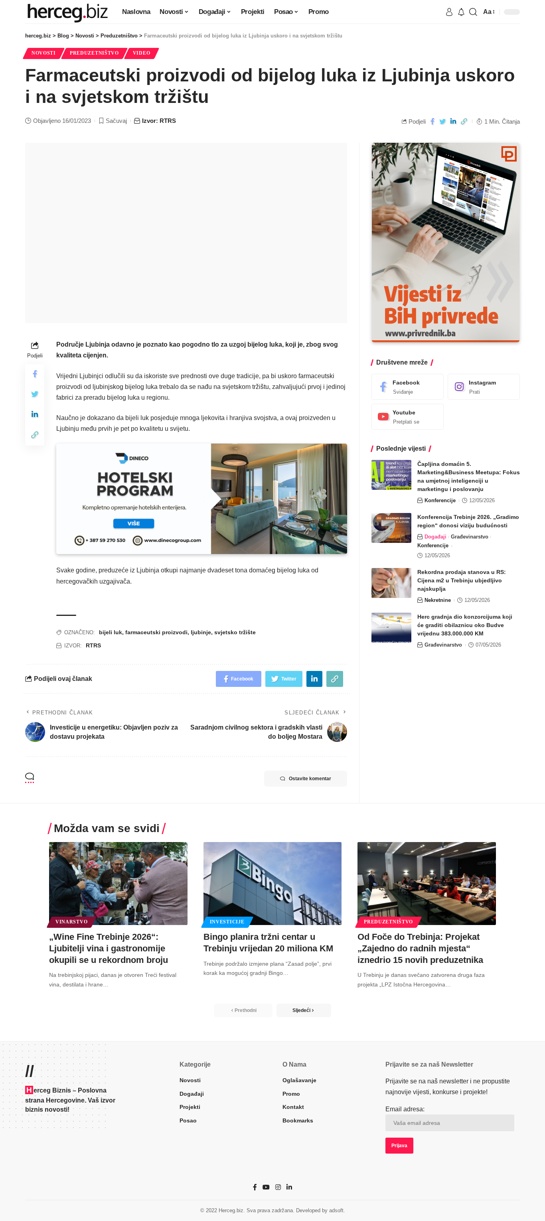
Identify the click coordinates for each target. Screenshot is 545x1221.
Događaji (435, 537)
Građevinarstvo (469, 537)
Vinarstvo (71, 921)
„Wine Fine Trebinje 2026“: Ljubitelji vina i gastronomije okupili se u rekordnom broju (108, 948)
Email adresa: (405, 1109)
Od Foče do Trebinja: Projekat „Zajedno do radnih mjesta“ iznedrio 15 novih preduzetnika (420, 948)
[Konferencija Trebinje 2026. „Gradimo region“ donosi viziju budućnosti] (391, 528)
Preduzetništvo (94, 53)
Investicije (227, 921)
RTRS (93, 645)
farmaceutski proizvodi (156, 632)
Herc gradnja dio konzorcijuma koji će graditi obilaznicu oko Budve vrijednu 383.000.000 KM (464, 625)
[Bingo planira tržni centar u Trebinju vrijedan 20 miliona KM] (272, 883)
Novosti (44, 53)
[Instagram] (484, 387)
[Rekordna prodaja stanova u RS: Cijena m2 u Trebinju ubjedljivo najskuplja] (391, 583)
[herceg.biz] (67, 12)
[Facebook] (407, 387)
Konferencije (440, 500)
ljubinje (201, 632)
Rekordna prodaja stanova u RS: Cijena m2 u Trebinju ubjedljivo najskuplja (461, 580)
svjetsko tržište (235, 632)
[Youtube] (407, 417)
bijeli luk (110, 632)
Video (141, 53)
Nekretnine (438, 600)
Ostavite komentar (310, 778)
